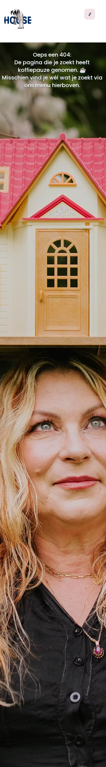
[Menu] (89, 14)
